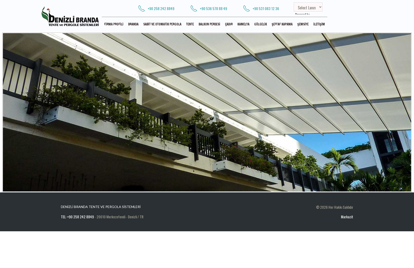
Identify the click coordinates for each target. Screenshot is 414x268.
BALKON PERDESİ (209, 24)
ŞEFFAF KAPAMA (282, 24)
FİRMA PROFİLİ (113, 24)
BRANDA (133, 24)
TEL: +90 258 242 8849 (77, 216)
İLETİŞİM (319, 24)
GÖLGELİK (260, 24)
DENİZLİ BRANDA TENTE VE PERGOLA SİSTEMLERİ (101, 207)
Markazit (347, 216)
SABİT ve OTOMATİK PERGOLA (162, 24)
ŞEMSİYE (303, 24)
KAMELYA (243, 24)
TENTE (190, 24)
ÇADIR (229, 24)
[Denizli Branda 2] (207, 112)
